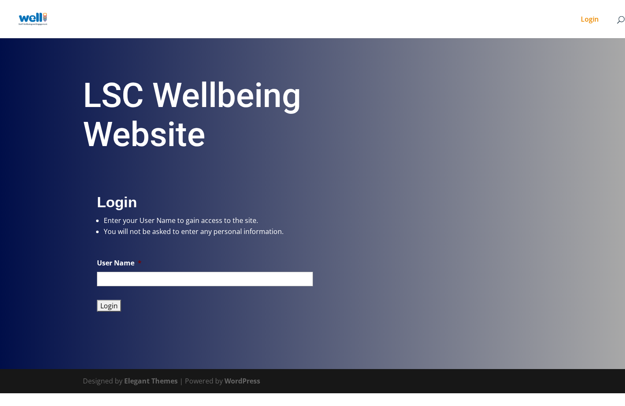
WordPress (242, 381)
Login (590, 20)
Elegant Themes (151, 381)
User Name (119, 263)
